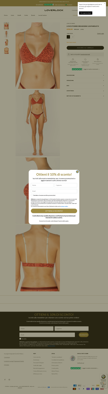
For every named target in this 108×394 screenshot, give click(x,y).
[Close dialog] (77, 172)
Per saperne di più (86, 13)
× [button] (104, 3)
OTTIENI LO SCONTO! (54, 211)
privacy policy (64, 206)
